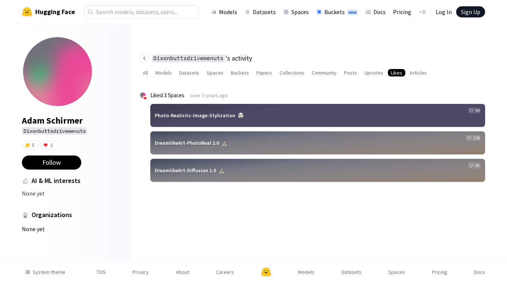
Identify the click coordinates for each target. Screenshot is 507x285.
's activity (202, 58)
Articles (418, 72)
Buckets (340, 12)
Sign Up (470, 12)
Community (324, 72)
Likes (396, 72)
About (182, 272)
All (145, 72)
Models (228, 12)
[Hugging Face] (266, 272)
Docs (379, 12)
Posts (350, 72)
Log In (444, 12)
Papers (264, 72)
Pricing (402, 12)
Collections (291, 72)
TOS (101, 272)
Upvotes (373, 72)
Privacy (141, 272)
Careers (225, 272)
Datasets (264, 12)
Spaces (300, 12)
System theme (49, 272)
